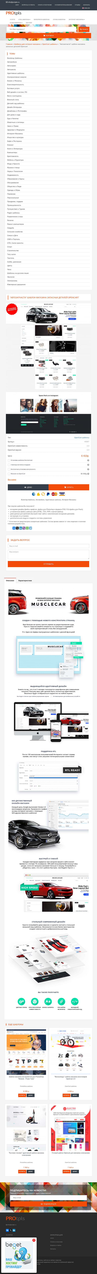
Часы (9, 269)
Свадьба (10, 228)
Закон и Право (12, 126)
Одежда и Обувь (13, 190)
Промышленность (14, 205)
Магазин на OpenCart (18, 474)
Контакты (86, 5)
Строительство (13, 250)
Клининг (10, 145)
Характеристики (25, 580)
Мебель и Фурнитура (15, 160)
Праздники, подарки (15, 201)
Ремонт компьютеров (15, 224)
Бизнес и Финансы (14, 81)
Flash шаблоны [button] (15, 22)
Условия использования (63, 5)
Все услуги (12, 479)
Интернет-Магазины (15, 133)
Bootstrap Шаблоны (14, 58)
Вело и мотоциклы (14, 96)
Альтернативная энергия (16, 77)
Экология (10, 277)
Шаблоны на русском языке (18, 273)
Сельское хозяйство (15, 232)
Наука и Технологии (15, 171)
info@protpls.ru (14, 2)
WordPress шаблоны (41, 19)
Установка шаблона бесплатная (21, 460)
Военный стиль (13, 100)
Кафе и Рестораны (14, 141)
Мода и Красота (13, 164)
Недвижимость (13, 175)
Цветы (9, 266)
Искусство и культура (15, 137)
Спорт (9, 247)
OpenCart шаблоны (49, 44)
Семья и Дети (12, 235)
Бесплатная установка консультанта (23, 469)
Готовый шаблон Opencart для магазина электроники (71, 1153)
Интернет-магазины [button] (76, 19)
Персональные (13, 198)
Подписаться (49, 1204)
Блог (17, 5)
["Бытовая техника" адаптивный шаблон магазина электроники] (26, 1128)
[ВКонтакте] (14, 528)
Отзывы (77, 5)
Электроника (12, 281)
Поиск (85, 29)
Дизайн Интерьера (14, 107)
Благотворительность (15, 84)
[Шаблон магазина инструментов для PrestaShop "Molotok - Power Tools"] (26, 1052)
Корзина (49, 36)
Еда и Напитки (12, 118)
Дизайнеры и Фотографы (17, 111)
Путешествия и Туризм (16, 209)
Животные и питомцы (15, 122)
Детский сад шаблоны (15, 103)
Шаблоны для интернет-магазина (27, 44)
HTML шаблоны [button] (23, 19)
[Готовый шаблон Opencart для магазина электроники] (70, 1128)
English (87, 8)
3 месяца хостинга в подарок (20, 465)
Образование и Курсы (15, 179)
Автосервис (11, 66)
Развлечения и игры (15, 216)
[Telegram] (30, 528)
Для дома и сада (13, 115)
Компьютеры (12, 152)
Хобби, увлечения (14, 262)
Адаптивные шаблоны (15, 73)
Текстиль (10, 258)
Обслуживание (13, 183)
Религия (10, 220)
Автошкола (11, 69)
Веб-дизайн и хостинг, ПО (17, 92)
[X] (17, 528)
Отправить (48, 564)
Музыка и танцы (13, 167)
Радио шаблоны (13, 213)
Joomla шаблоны (59, 19)
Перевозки (11, 194)
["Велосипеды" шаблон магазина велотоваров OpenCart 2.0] (70, 1052)
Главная (9, 44)
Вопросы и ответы (28, 5)
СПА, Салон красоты (15, 243)
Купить (22, 1095)
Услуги (12, 19)
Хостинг (29, 22)
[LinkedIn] (20, 528)
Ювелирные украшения (16, 284)
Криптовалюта (12, 156)
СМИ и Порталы (13, 239)
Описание (10, 580)
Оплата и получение (45, 5)
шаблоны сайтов (42, 1260)
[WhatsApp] (27, 528)
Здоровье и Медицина (15, 130)
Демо (29, 487)
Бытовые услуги (13, 88)
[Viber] (23, 528)
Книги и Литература (14, 149)
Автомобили (12, 62)
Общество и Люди (14, 186)
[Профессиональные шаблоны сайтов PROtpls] (16, 13)
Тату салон (11, 254)
